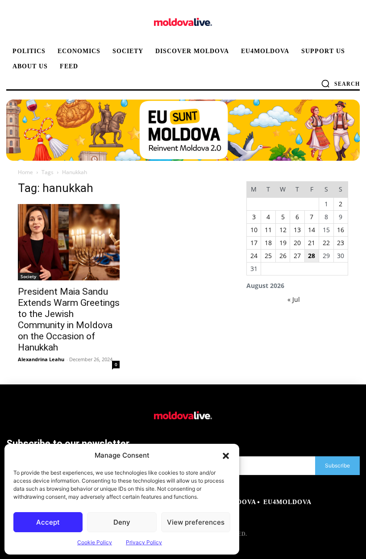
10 (254, 229)
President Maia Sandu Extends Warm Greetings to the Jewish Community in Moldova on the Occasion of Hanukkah (69, 319)
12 (283, 229)
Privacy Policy (144, 542)
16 (340, 229)
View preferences (196, 522)
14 (311, 229)
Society (28, 276)
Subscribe (337, 465)
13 (297, 229)
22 (326, 242)
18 (268, 242)
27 (297, 255)
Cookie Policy (94, 542)
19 (283, 242)
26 (283, 255)
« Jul (293, 299)
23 (340, 242)
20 (297, 242)
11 (268, 229)
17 (254, 242)
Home (25, 172)
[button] (225, 455)
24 (254, 255)
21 (311, 242)
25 (268, 255)
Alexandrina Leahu (41, 359)
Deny (121, 522)
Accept (48, 522)
